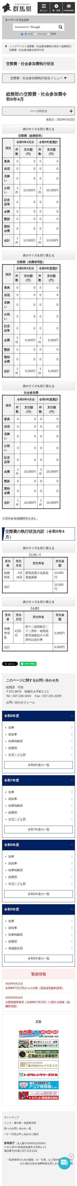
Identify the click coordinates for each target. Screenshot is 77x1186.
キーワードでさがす (17, 20)
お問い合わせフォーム (20, 702)
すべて (28, 34)
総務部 (12, 748)
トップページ (16, 46)
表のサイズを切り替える (38, 129)
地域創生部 (15, 948)
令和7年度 (11, 780)
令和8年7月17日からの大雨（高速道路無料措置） (34, 988)
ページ (42, 34)
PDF (53, 34)
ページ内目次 (38, 111)
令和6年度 (11, 845)
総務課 (10, 687)
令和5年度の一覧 (38, 958)
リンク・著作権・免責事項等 (20, 1123)
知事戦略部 (15, 741)
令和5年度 (11, 909)
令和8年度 (11, 716)
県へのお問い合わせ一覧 (17, 1128)
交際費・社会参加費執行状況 (43, 46)
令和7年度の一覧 (38, 829)
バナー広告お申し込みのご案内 (21, 1134)
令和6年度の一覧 (38, 894)
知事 (11, 727)
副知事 (12, 734)
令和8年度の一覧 (38, 765)
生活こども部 (17, 754)
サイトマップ (11, 1117)
